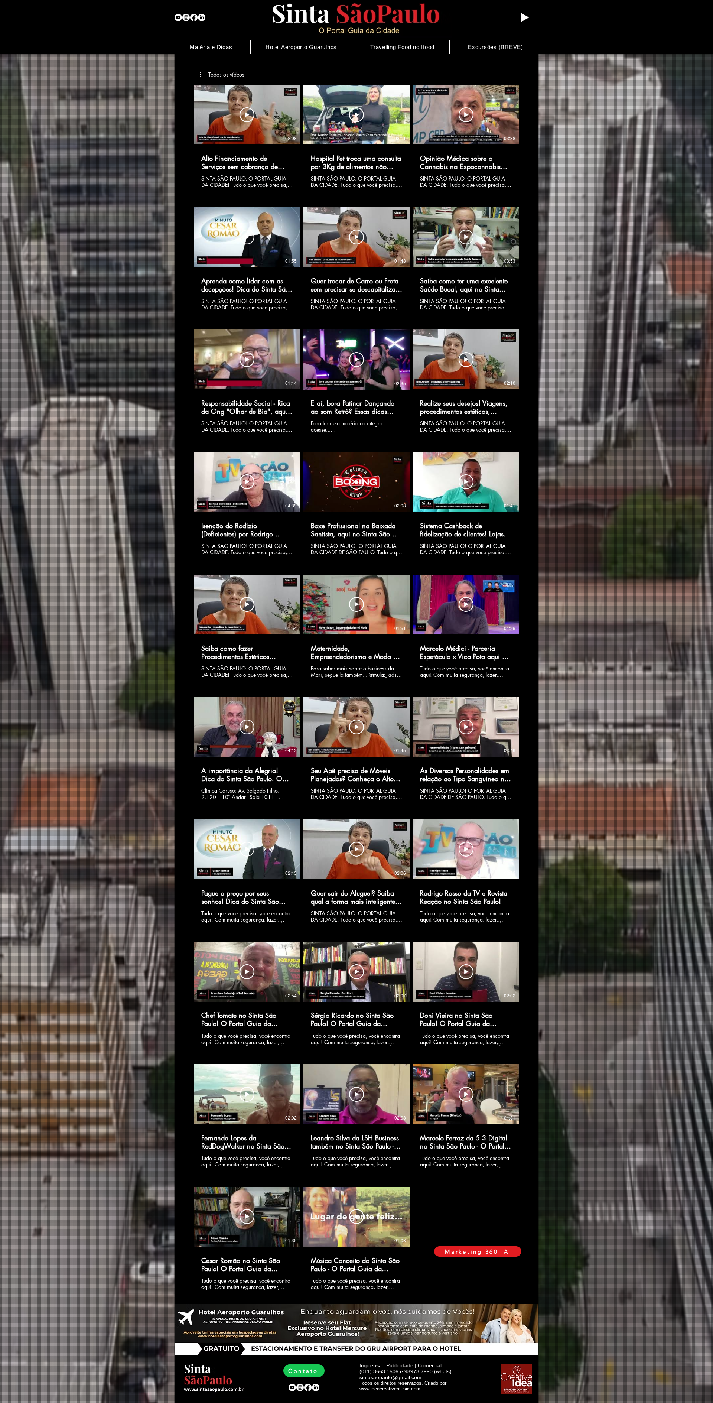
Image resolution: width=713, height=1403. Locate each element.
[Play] (525, 17)
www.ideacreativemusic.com (389, 1388)
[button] (222, 75)
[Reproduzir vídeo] (247, 114)
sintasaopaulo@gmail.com (390, 1377)
